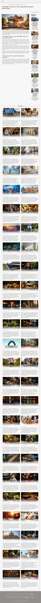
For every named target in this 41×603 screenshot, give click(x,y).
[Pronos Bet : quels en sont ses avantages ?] (29, 324)
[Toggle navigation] (3, 1)
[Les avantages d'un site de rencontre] (11, 516)
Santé (20, 597)
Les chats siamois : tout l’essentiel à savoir (29, 557)
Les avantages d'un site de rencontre (11, 518)
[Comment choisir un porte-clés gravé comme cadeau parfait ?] (34, 33)
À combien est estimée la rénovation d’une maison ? (29, 578)
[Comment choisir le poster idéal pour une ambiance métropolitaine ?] (11, 189)
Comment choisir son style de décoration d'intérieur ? (35, 95)
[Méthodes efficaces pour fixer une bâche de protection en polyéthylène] (34, 19)
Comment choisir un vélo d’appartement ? (29, 307)
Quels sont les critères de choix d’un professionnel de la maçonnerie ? (29, 365)
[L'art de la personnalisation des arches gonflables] (11, 343)
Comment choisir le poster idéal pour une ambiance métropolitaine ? (11, 193)
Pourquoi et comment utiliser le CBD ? (11, 499)
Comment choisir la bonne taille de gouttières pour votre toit (11, 269)
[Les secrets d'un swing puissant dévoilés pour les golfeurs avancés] (11, 170)
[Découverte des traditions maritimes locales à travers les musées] (11, 247)
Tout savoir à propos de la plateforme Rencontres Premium (11, 404)
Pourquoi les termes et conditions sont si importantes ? (29, 423)
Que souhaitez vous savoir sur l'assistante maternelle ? (11, 423)
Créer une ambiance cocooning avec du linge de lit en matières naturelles (30, 173)
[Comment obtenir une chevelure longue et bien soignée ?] (29, 266)
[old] (11, 574)
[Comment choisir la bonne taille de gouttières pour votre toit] (11, 266)
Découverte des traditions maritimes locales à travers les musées (11, 250)
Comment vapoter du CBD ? (11, 326)
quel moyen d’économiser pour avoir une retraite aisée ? (11, 289)
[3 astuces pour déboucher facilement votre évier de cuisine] (11, 381)
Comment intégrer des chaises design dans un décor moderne (29, 250)
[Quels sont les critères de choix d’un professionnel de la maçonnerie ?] (29, 362)
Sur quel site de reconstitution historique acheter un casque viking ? (29, 231)
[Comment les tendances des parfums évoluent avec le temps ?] (34, 62)
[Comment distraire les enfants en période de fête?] (29, 477)
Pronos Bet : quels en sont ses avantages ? (29, 326)
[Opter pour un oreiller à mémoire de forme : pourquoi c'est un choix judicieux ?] (29, 516)
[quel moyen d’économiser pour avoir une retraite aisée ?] (11, 285)
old (11, 577)
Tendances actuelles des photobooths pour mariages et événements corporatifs (34, 52)
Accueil (3, 4)
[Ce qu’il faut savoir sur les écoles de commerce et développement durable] (11, 554)
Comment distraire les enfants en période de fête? (30, 481)
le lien (9, 43)
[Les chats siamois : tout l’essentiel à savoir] (29, 554)
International (14, 597)
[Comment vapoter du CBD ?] (11, 324)
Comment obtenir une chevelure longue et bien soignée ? (29, 269)
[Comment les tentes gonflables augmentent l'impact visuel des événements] (11, 228)
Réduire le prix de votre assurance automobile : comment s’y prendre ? (29, 538)
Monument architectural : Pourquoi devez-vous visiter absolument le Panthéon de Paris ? (11, 539)
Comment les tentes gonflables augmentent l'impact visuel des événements (11, 231)
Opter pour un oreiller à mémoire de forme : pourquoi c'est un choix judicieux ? (30, 519)
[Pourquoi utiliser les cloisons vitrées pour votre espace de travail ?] (29, 458)
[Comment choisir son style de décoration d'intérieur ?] (34, 90)
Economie (8, 597)
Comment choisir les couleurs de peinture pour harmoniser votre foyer (29, 212)
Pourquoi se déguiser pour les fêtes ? (29, 403)
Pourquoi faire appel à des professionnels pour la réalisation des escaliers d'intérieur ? (11, 462)
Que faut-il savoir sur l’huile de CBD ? (11, 442)
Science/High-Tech (26, 598)
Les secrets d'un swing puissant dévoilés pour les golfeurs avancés (11, 173)
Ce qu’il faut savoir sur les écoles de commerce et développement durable (11, 558)
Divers (6, 4)
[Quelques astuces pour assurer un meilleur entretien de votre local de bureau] (29, 343)
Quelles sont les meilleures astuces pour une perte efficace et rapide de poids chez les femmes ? (11, 366)
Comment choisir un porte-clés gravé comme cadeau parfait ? (35, 38)
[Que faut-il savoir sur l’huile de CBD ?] (11, 439)
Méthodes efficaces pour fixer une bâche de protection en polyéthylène (34, 24)
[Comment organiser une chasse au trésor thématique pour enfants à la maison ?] (34, 75)
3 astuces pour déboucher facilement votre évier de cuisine (11, 385)
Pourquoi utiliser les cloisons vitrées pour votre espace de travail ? (29, 462)
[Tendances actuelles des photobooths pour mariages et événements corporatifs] (34, 47)
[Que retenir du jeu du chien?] (29, 439)
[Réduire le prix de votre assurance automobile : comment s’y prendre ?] (29, 535)
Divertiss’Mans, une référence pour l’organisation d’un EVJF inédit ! (11, 212)
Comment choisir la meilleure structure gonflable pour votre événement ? (29, 193)
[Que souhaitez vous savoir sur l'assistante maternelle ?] (11, 420)
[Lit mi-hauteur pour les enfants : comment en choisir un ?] (29, 285)
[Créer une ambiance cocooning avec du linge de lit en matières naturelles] (29, 170)
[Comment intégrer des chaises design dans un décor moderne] (29, 247)
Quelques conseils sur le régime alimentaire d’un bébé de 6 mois (11, 481)
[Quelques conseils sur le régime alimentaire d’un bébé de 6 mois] (11, 477)
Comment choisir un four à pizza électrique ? (30, 499)
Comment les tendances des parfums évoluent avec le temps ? (35, 66)
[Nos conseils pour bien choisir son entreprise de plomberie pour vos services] (29, 381)
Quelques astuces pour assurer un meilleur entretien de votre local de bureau (30, 346)
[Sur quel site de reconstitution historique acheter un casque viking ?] (29, 228)
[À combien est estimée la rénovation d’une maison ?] (29, 574)
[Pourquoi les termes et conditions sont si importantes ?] (29, 420)
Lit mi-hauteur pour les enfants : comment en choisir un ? (30, 289)
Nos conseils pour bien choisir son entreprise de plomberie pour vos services (30, 385)
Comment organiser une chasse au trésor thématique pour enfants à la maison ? (35, 80)
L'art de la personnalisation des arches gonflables (11, 346)
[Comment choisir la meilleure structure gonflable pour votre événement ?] (29, 189)
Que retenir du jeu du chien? (30, 442)
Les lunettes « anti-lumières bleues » (11, 307)
